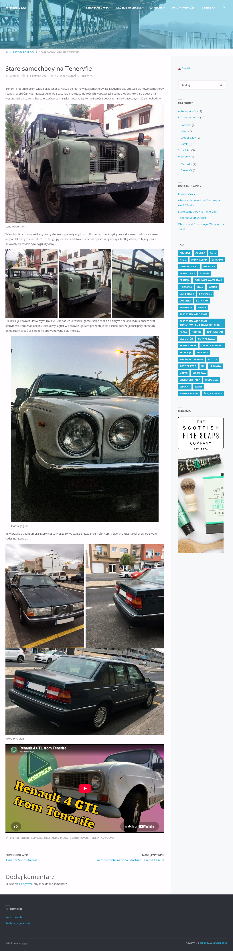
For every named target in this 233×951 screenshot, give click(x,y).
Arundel (185, 252)
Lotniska (186, 125)
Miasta (185, 131)
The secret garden (191, 359)
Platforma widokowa (193, 314)
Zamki (184, 144)
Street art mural (212, 345)
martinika (186, 307)
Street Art (184, 150)
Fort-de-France (187, 194)
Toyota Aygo (188, 366)
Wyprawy (184, 156)
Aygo (183, 259)
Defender (22, 838)
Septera (204, 943)
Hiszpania (51, 838)
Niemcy (202, 307)
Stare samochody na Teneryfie (197, 211)
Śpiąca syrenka (213, 393)
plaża (183, 331)
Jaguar (64, 838)
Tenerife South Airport (192, 217)
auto (213, 252)
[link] (224, 7)
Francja (184, 280)
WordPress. (220, 943)
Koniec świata (14, 917)
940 (11, 838)
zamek (198, 386)
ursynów (215, 366)
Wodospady (188, 137)
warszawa (199, 373)
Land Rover (80, 838)
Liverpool (205, 293)
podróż (196, 331)
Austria (200, 252)
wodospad (211, 379)
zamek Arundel (189, 393)
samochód (186, 338)
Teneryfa (86, 75)
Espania (36, 838)
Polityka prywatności (18, 923)
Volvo (109, 838)
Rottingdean (214, 331)
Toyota (212, 359)
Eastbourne (187, 273)
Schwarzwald (207, 338)
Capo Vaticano (189, 266)
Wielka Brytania (190, 379)
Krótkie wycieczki (189, 117)
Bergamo (217, 259)
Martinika (186, 164)
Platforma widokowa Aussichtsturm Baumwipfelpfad (200, 323)
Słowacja (185, 352)
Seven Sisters (188, 345)
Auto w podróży (23, 52)
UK (202, 366)
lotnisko (202, 300)
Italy (200, 287)
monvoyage (16, 8)
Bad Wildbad (199, 259)
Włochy (185, 386)
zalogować (25, 884)
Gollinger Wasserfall (208, 280)
